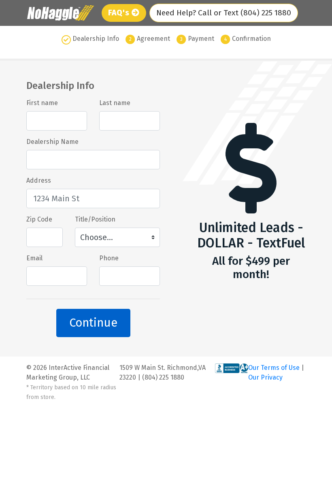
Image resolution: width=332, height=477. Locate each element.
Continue (93, 323)
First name (42, 103)
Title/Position (95, 219)
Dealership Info (95, 38)
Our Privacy (265, 377)
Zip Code (39, 219)
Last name (114, 103)
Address (38, 180)
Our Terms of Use (274, 367)
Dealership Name (52, 142)
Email (34, 258)
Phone (109, 258)
